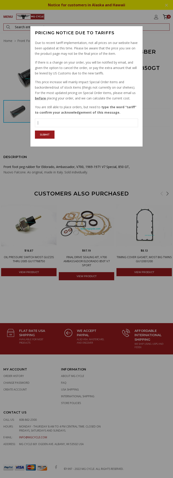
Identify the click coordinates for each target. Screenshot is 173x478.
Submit (45, 134)
